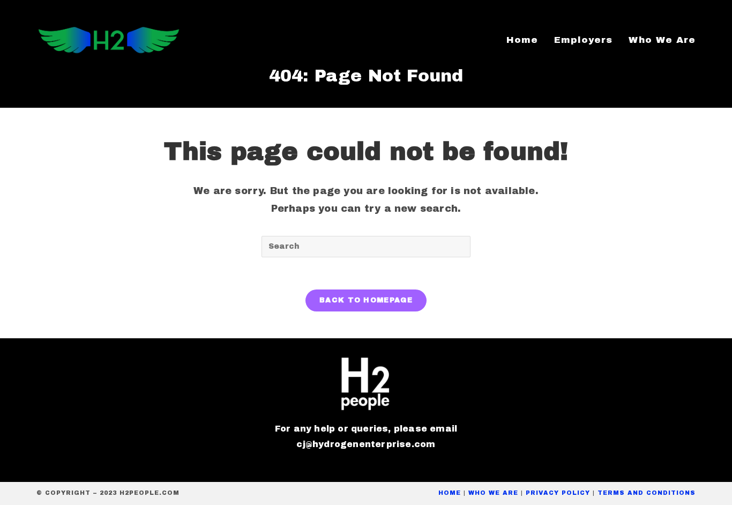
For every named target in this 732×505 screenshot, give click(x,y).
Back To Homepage (366, 300)
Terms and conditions (646, 492)
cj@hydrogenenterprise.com (365, 444)
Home (449, 492)
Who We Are (493, 492)
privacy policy (558, 492)
